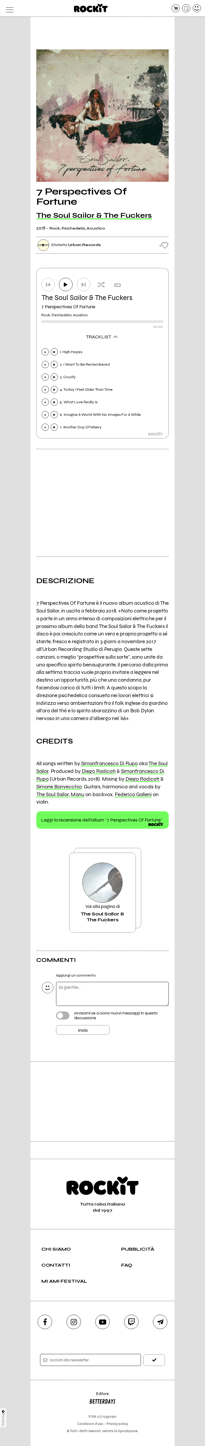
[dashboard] (197, 8)
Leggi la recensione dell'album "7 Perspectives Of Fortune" (101, 820)
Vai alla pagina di (102, 913)
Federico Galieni (133, 794)
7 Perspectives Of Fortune (68, 307)
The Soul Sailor (52, 794)
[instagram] (73, 1322)
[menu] (8, 8)
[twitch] (131, 1322)
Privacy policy (117, 1424)
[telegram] (160, 1322)
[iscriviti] (154, 1360)
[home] (91, 8)
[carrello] (176, 8)
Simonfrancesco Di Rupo (109, 763)
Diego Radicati (99, 771)
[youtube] (102, 1322)
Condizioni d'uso (90, 1424)
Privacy (3, 1419)
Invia (83, 1030)
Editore (99, 1396)
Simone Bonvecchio (59, 787)
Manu (77, 794)
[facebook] (45, 1322)
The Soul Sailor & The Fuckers (94, 215)
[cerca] (186, 8)
